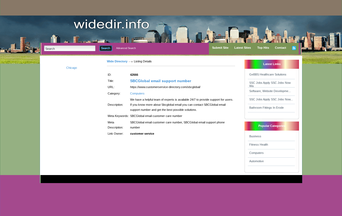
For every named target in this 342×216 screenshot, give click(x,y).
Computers (137, 93)
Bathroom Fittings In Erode (266, 107)
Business (255, 136)
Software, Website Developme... (270, 91)
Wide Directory (117, 61)
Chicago (71, 67)
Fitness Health (258, 144)
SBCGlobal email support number (160, 81)
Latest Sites (242, 47)
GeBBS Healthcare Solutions (267, 74)
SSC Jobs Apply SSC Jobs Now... (271, 99)
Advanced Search (126, 48)
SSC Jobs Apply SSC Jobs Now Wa (270, 84)
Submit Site (220, 47)
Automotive (256, 161)
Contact (280, 47)
